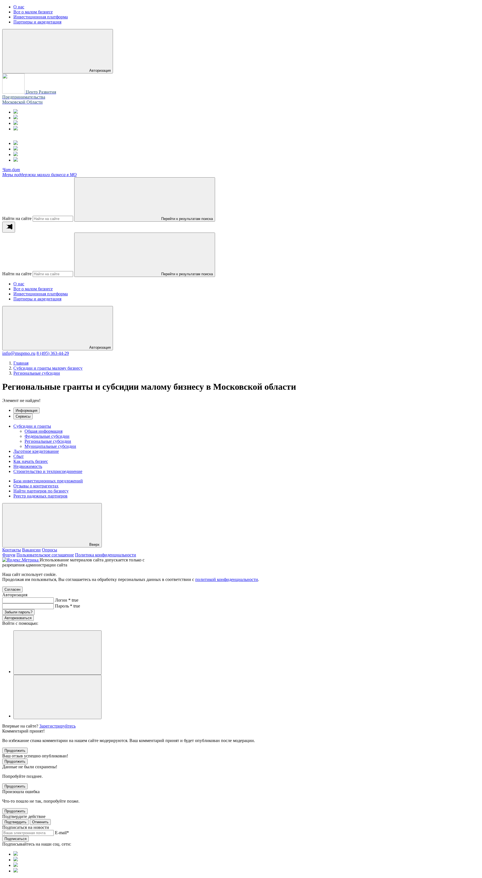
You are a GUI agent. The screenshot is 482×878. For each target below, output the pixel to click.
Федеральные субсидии (47, 436)
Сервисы (23, 416)
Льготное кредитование (36, 451)
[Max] (15, 117)
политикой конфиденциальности (226, 579)
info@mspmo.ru (18, 353)
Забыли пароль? (18, 612)
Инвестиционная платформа (40, 293)
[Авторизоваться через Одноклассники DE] (57, 652)
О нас (18, 283)
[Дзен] (15, 128)
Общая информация (43, 431)
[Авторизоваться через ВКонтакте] (57, 697)
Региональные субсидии (48, 441)
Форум (8, 554)
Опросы (49, 549)
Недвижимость (27, 466)
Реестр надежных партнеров (40, 496)
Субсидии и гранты (32, 426)
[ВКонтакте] (15, 123)
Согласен (12, 589)
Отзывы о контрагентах (36, 486)
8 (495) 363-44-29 (53, 353)
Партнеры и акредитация (37, 298)
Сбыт (18, 456)
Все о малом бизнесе (33, 288)
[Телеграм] (15, 112)
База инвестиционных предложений (48, 481)
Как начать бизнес (30, 461)
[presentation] (8, 227)
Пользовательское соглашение (45, 554)
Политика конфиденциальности (105, 554)
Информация (26, 410)
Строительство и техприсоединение (47, 471)
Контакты (11, 549)
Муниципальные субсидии (50, 446)
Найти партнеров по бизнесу (41, 491)
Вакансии (31, 549)
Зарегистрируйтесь (57, 726)
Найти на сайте (17, 218)
